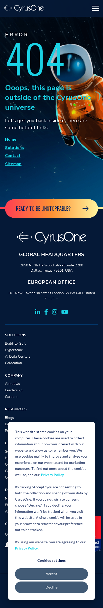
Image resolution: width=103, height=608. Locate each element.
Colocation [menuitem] (13, 363)
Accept (51, 574)
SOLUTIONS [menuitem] (15, 335)
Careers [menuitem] (11, 396)
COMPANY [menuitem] (13, 375)
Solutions (14, 147)
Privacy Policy (52, 475)
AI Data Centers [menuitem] (17, 356)
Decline (52, 587)
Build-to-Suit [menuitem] (15, 343)
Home (10, 139)
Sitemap (13, 164)
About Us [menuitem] (12, 383)
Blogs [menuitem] (9, 417)
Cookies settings (51, 560)
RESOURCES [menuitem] (15, 409)
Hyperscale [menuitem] (14, 350)
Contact (12, 155)
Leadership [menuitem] (13, 390)
